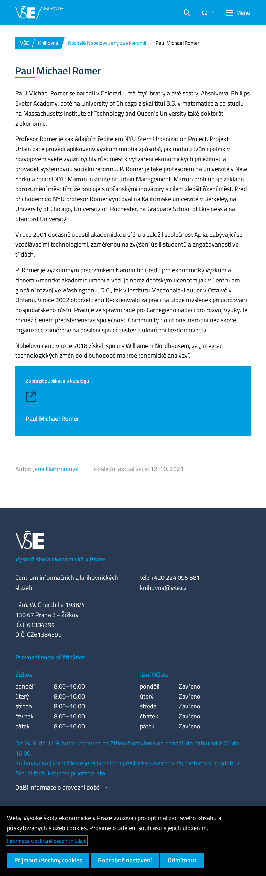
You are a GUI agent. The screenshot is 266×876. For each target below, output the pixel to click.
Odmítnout (182, 860)
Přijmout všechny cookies (48, 860)
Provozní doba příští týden (50, 657)
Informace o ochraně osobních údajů (47, 841)
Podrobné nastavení (125, 860)
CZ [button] (205, 12)
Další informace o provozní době (57, 787)
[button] (187, 12)
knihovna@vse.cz (163, 587)
